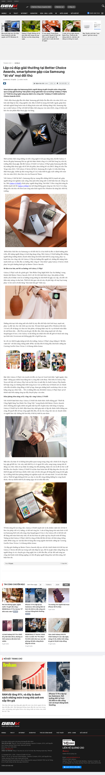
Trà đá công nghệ (46, 732)
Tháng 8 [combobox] (48, 585)
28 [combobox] (40, 585)
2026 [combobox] (57, 585)
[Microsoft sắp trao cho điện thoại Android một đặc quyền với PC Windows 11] (11, 26)
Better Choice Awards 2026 (42, 7)
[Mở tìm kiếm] (103, 6)
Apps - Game (72, 732)
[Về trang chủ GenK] (9, 7)
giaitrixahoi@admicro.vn (73, 757)
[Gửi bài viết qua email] (4, 84)
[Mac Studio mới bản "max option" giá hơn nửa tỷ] (92, 26)
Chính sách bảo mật (7, 765)
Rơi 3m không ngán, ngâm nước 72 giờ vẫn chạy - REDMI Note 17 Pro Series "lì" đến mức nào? (12, 608)
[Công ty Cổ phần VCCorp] (69, 746)
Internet (24, 13)
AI (10, 13)
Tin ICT (16, 13)
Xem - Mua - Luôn (46, 13)
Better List (60, 7)
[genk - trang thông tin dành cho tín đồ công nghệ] (11, 724)
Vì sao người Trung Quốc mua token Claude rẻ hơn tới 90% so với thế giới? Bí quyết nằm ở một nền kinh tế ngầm (51, 37)
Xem (66, 585)
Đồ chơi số (75, 13)
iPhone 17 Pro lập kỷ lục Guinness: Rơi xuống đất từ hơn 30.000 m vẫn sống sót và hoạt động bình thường (58, 699)
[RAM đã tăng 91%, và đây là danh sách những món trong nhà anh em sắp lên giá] (24, 676)
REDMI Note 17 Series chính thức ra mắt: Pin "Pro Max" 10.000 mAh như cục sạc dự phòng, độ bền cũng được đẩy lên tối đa (35, 639)
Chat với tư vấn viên (73, 767)
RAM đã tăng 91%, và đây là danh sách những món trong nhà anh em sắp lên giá (23, 697)
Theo (36, 563)
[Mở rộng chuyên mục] (102, 13)
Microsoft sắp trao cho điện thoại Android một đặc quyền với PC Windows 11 (10, 35)
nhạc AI (72, 7)
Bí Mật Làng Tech (95, 13)
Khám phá (33, 13)
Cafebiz (16, 1)
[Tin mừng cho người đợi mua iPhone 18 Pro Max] (58, 595)
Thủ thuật (60, 732)
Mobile (4, 13)
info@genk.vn (9, 749)
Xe (56, 13)
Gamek (3, 1)
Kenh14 (10, 1)
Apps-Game (64, 13)
